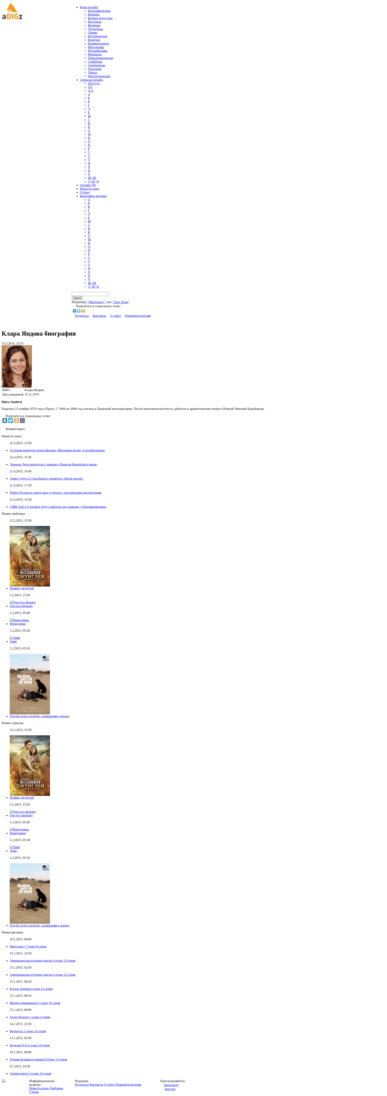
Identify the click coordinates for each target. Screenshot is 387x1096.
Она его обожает (21, 606)
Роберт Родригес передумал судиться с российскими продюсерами (56, 492)
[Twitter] (79, 310)
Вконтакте (171, 1085)
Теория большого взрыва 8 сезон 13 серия (38, 1059)
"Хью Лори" (120, 302)
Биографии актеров (93, 196)
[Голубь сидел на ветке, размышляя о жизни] (30, 922)
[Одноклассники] (83, 310)
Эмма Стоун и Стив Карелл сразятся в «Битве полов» (46, 478)
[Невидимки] (19, 829)
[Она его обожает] (23, 811)
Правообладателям (138, 315)
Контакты (99, 315)
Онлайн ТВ (88, 185)
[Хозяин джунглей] (30, 794)
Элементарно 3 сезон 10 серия (30, 1073)
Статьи (84, 192)
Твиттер (169, 1089)
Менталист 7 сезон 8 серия (28, 946)
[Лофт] (15, 847)
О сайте (115, 315)
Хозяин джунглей (22, 588)
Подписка (82, 315)
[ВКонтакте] (75, 310)
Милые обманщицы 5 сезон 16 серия (35, 1003)
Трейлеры (56, 1088)
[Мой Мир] (22, 420)
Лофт (13, 641)
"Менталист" (96, 302)
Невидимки (18, 623)
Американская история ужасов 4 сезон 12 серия (42, 974)
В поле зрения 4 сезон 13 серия (31, 989)
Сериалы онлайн (91, 79)
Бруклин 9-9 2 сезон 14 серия (30, 1045)
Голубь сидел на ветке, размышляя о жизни (39, 716)
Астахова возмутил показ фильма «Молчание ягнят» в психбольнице (57, 450)
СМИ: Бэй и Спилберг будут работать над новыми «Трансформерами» (58, 506)
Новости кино (89, 188)
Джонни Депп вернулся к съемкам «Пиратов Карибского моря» (53, 464)
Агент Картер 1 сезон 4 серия (30, 1017)
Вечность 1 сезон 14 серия (28, 1031)
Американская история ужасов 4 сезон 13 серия (42, 960)
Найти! (77, 298)
